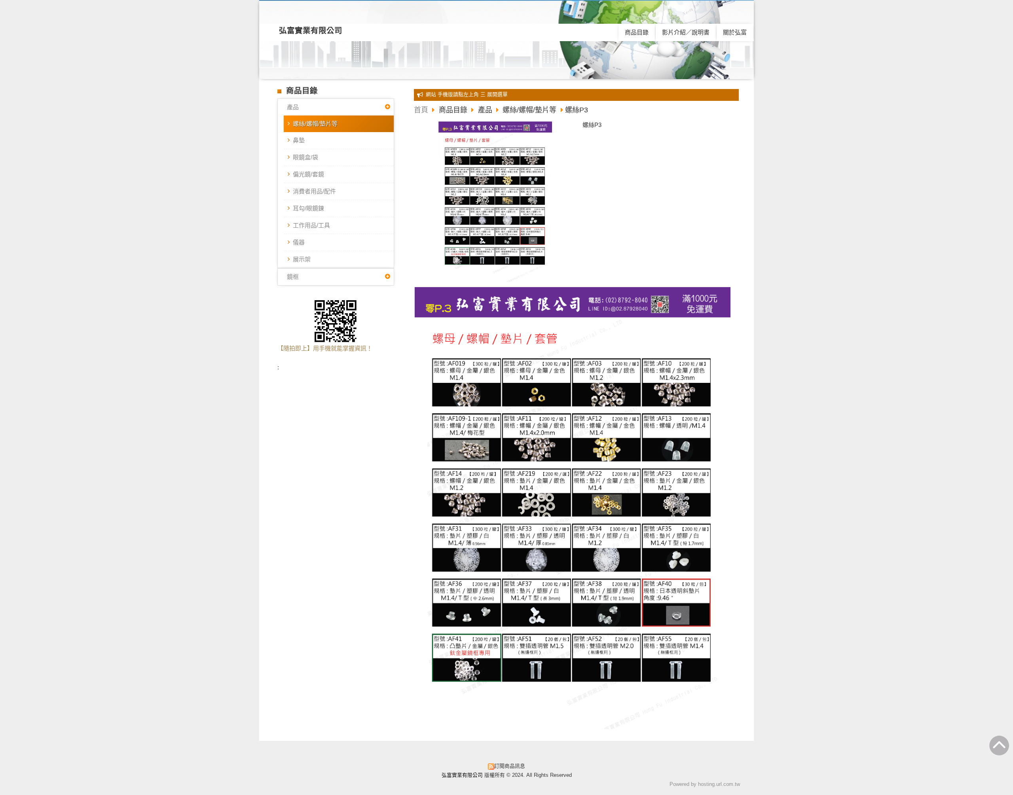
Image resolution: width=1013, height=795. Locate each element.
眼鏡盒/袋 (305, 157)
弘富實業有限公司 (310, 30)
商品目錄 (454, 110)
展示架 (302, 259)
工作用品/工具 (311, 225)
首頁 (421, 110)
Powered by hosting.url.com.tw (705, 784)
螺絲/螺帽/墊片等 (315, 123)
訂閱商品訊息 (509, 766)
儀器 (299, 242)
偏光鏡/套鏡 (308, 174)
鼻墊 (299, 140)
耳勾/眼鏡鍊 (308, 208)
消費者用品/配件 (314, 191)
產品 (293, 107)
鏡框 (293, 276)
